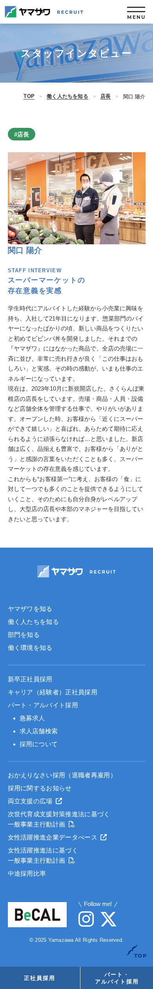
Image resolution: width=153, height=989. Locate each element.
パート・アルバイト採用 (43, 705)
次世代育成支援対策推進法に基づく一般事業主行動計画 (59, 819)
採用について (39, 744)
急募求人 (32, 718)
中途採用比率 (27, 873)
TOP (29, 96)
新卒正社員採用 (30, 679)
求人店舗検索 (39, 731)
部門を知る (24, 634)
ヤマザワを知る (30, 608)
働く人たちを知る (67, 96)
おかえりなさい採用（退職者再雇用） (62, 775)
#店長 (21, 134)
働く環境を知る (30, 647)
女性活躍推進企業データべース (53, 837)
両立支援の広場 (31, 801)
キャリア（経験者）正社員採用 (52, 692)
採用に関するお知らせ (40, 788)
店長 (105, 96)
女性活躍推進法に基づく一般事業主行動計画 (43, 855)
